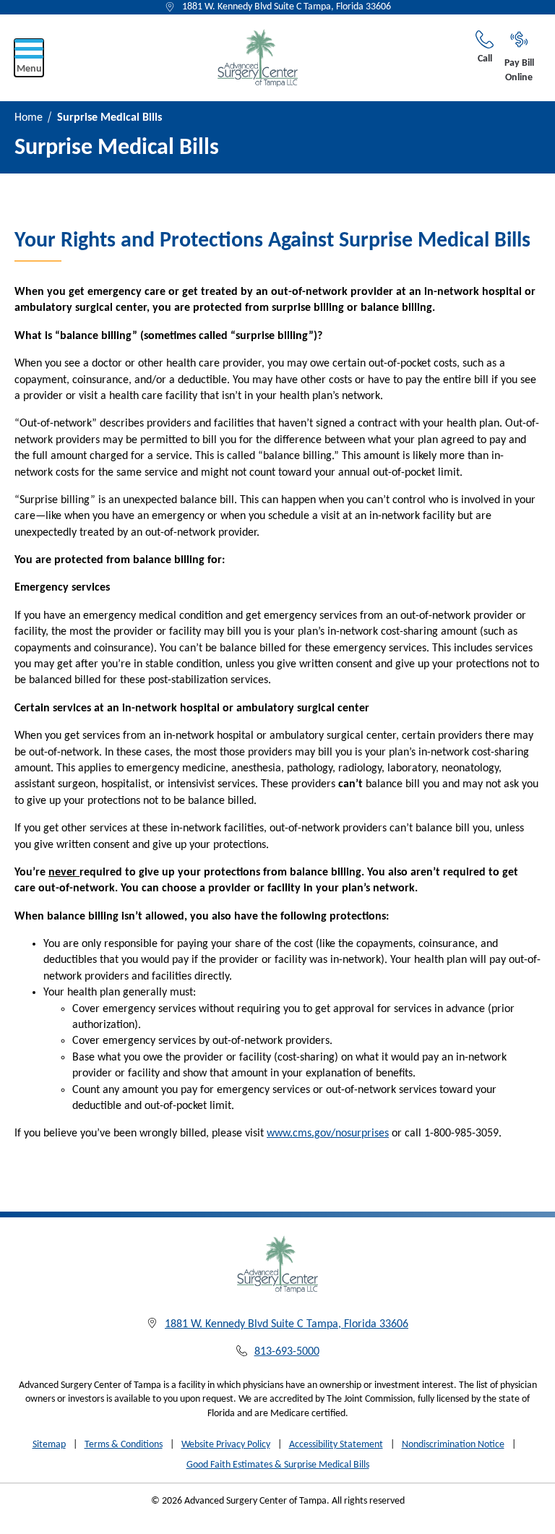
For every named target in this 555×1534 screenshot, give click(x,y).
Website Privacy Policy (225, 1444)
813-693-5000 (286, 1352)
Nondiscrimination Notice (453, 1444)
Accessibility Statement (336, 1444)
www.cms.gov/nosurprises (328, 1133)
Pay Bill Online (519, 70)
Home (28, 118)
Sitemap (49, 1444)
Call (485, 58)
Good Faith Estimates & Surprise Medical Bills (277, 1465)
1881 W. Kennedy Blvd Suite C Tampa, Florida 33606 (286, 6)
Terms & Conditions (124, 1444)
